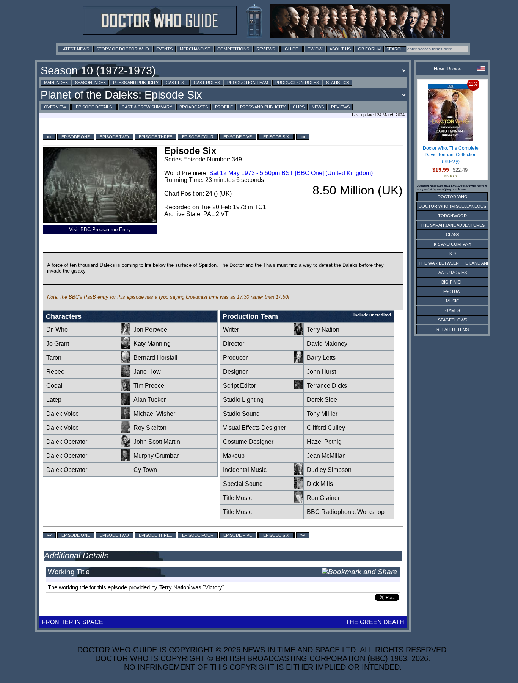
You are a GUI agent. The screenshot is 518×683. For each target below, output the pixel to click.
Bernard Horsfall (155, 357)
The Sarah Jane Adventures (453, 225)
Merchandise (195, 49)
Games (452, 310)
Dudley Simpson (329, 470)
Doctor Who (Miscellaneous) (453, 206)
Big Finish (452, 282)
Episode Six (276, 137)
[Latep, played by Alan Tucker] (125, 402)
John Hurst (321, 371)
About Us (340, 49)
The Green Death (375, 622)
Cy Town (145, 470)
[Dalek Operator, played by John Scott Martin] (125, 445)
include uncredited (372, 315)
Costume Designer (248, 442)
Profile (224, 107)
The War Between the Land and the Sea (464, 263)
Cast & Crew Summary (147, 107)
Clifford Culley (326, 428)
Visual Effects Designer (254, 428)
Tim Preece (148, 385)
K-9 (452, 253)
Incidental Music (245, 470)
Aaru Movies (452, 272)
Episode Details (94, 107)
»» (302, 137)
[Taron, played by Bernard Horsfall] (125, 360)
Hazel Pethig (324, 442)
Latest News (75, 49)
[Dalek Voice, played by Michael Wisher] (125, 417)
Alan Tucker (149, 399)
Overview (55, 107)
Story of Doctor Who (122, 49)
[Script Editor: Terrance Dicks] (298, 388)
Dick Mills (320, 484)
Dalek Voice (62, 413)
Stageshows (452, 320)
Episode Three (155, 137)
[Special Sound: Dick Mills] (298, 487)
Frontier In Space (72, 622)
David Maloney (327, 343)
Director (233, 343)
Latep (53, 399)
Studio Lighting (243, 399)
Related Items (452, 329)
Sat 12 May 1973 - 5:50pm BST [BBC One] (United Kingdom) (291, 173)
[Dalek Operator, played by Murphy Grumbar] (125, 459)
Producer (235, 357)
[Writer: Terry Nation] (298, 332)
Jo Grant (57, 343)
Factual (452, 291)
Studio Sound (241, 413)
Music (452, 301)
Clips (299, 107)
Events (164, 49)
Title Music (237, 498)
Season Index (90, 82)
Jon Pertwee (150, 329)
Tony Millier (322, 413)
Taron (53, 357)
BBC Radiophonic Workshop (346, 512)
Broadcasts (193, 107)
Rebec (55, 371)
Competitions (233, 49)
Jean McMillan (326, 456)
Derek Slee (322, 399)
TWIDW (315, 49)
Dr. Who (57, 329)
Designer (235, 371)
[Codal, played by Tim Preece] (125, 388)
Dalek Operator (66, 442)
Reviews (265, 49)
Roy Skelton (149, 428)
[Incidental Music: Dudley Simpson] (298, 473)
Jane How (147, 371)
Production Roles (297, 82)
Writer (231, 329)
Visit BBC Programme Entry (100, 229)
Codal (54, 385)
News (318, 107)
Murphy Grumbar (156, 456)
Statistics (337, 82)
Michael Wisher (154, 413)
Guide (291, 49)
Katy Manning (152, 343)
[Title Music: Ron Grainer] (298, 501)
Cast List (176, 82)
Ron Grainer (323, 498)
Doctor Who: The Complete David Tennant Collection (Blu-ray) (451, 155)
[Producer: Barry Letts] (298, 360)
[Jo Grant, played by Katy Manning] (125, 346)
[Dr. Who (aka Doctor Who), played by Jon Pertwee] (125, 332)
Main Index (56, 82)
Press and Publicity (136, 82)
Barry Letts (321, 357)
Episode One (75, 137)
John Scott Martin (156, 442)
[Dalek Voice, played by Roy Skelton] (125, 431)
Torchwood (452, 215)
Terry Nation (323, 329)
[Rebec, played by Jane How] (125, 374)
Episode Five (237, 137)
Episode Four (197, 137)
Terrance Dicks (327, 385)
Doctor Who (453, 196)
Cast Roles (207, 82)
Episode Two (114, 137)
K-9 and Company (452, 244)
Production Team (247, 82)
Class (452, 234)
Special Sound (243, 484)
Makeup (234, 456)
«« (49, 137)
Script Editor (239, 385)
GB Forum (369, 49)
